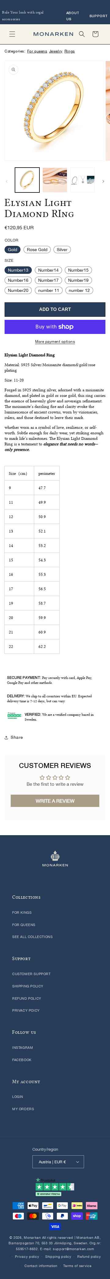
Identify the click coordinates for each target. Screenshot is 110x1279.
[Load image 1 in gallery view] (27, 180)
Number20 (18, 290)
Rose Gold (37, 249)
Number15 (78, 270)
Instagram (22, 1047)
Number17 (48, 280)
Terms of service (77, 1266)
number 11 (48, 290)
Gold (12, 249)
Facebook (21, 1060)
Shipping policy (27, 986)
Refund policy (26, 998)
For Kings (21, 912)
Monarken (32, 1237)
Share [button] (17, 737)
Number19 (78, 280)
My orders (23, 1109)
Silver (62, 249)
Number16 (18, 280)
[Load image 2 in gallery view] (54, 180)
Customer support (31, 974)
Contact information (40, 1266)
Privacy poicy (26, 1010)
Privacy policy (27, 1256)
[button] (12, 34)
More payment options (55, 341)
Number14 (48, 270)
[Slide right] (103, 181)
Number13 (18, 270)
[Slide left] (6, 181)
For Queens (23, 925)
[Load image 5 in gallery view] (82, 180)
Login (17, 1097)
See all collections (32, 937)
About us (72, 16)
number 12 (79, 290)
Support (98, 16)
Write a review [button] (55, 801)
